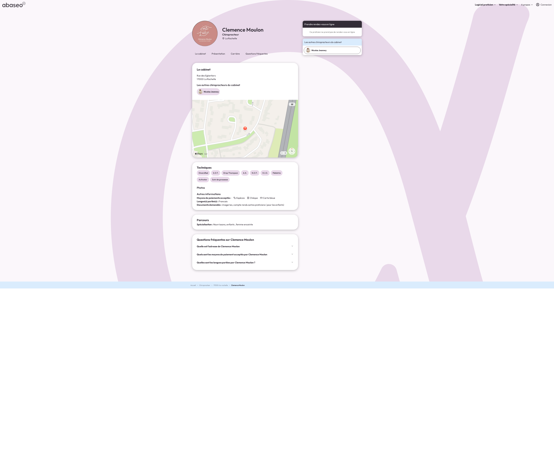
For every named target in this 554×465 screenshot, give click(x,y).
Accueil (193, 285)
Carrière (235, 53)
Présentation (218, 53)
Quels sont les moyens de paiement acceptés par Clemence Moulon (232, 254)
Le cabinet (200, 53)
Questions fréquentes (257, 53)
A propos (525, 4)
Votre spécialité (507, 4)
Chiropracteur (204, 285)
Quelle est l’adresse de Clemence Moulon (218, 246)
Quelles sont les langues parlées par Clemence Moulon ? (226, 262)
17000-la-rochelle (221, 285)
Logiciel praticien (484, 4)
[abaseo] (13, 4)
